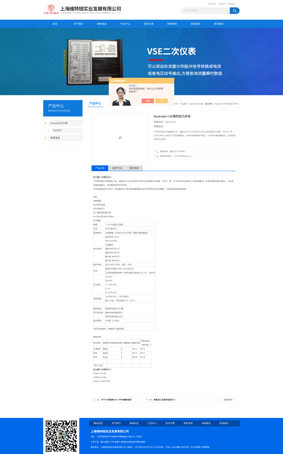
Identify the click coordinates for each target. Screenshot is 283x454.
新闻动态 (102, 23)
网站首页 (98, 423)
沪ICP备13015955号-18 (144, 447)
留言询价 (134, 168)
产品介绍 (99, 168)
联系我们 (232, 4)
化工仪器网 (196, 447)
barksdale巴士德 (58, 123)
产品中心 (125, 23)
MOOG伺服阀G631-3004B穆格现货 (116, 400)
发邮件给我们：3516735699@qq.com (175, 156)
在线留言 (222, 4)
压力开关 (57, 130)
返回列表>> (229, 400)
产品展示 (183, 104)
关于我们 (78, 23)
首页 (55, 23)
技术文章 (149, 23)
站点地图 (176, 447)
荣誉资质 (172, 23)
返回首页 (213, 4)
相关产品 (117, 168)
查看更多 (55, 138)
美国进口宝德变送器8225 (164, 400)
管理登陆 (205, 447)
